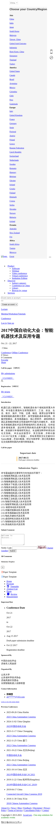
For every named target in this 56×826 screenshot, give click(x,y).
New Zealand (15, 233)
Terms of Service (15, 810)
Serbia (12, 205)
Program (10, 584)
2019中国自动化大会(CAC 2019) (22, 784)
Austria (12, 136)
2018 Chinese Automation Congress (22, 803)
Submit (12, 551)
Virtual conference (20, 276)
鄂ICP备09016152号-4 (11, 822)
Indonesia (13, 48)
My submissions (8, 373)
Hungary (13, 172)
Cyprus (12, 201)
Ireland (12, 185)
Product (11, 266)
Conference (6, 318)
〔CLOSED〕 (7, 378)
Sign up (10, 323)
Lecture (4, 309)
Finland (12, 193)
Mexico (12, 88)
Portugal (13, 132)
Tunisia (12, 248)
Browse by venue (19, 290)
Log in (4, 323)
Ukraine (13, 181)
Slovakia (13, 209)
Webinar (15, 271)
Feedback (27, 808)
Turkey (12, 64)
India (11, 23)
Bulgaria (13, 217)
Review (14, 594)
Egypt (12, 256)
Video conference (19, 273)
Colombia (13, 92)
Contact (45, 810)
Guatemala (14, 104)
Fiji (11, 237)
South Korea (14, 31)
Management (12, 597)
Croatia (12, 189)
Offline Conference (20, 352)
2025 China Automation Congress (21, 717)
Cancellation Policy (32, 810)
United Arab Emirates (18, 44)
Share (3, 362)
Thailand (13, 60)
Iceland (12, 221)
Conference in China (21, 285)
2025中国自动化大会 (16, 726)
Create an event (8, 304)
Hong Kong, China (17, 52)
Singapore (13, 56)
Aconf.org (27, 815)
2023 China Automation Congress (21, 736)
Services (11, 293)
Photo (9, 591)
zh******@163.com (16, 697)
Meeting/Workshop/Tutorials (13, 314)
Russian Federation (17, 148)
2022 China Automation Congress (21, 745)
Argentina (13, 84)
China (12, 19)
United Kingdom (16, 115)
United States (15, 71)
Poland (12, 140)
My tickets (5, 392)
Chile (12, 96)
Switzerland (14, 156)
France (12, 119)
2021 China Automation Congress (21, 765)
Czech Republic (15, 152)
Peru (11, 100)
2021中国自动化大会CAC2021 (21, 774)
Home (9, 581)
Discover (11, 281)
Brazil (12, 79)
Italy (11, 111)
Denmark (13, 197)
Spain (12, 128)
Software (16, 268)
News (13, 808)
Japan (12, 27)
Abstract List (12, 589)
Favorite (4, 360)
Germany (13, 124)
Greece (12, 144)
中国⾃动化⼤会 (14, 755)
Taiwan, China (15, 39)
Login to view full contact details (10, 702)
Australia (13, 229)
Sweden (12, 164)
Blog (20, 808)
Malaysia (13, 35)
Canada (12, 75)
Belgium (13, 177)
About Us (5, 808)
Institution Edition (19, 278)
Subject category (19, 283)
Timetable (14, 586)
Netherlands (14, 160)
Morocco (13, 252)
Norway (13, 213)
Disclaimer (37, 808)
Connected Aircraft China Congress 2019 (24, 794)
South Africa (14, 244)
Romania (13, 168)
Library (15, 288)
